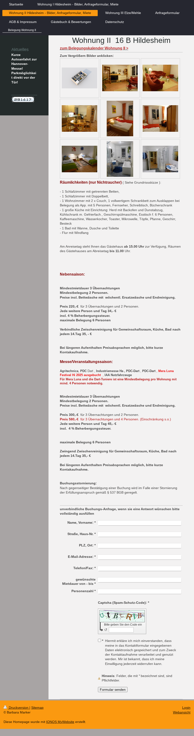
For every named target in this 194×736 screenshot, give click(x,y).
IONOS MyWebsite (60, 722)
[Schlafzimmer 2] (79, 159)
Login (186, 707)
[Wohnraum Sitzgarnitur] (160, 78)
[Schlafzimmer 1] (120, 118)
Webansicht (181, 712)
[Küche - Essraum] (79, 118)
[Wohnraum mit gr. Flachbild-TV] (120, 78)
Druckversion (18, 707)
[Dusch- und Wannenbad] (120, 159)
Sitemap (37, 707)
